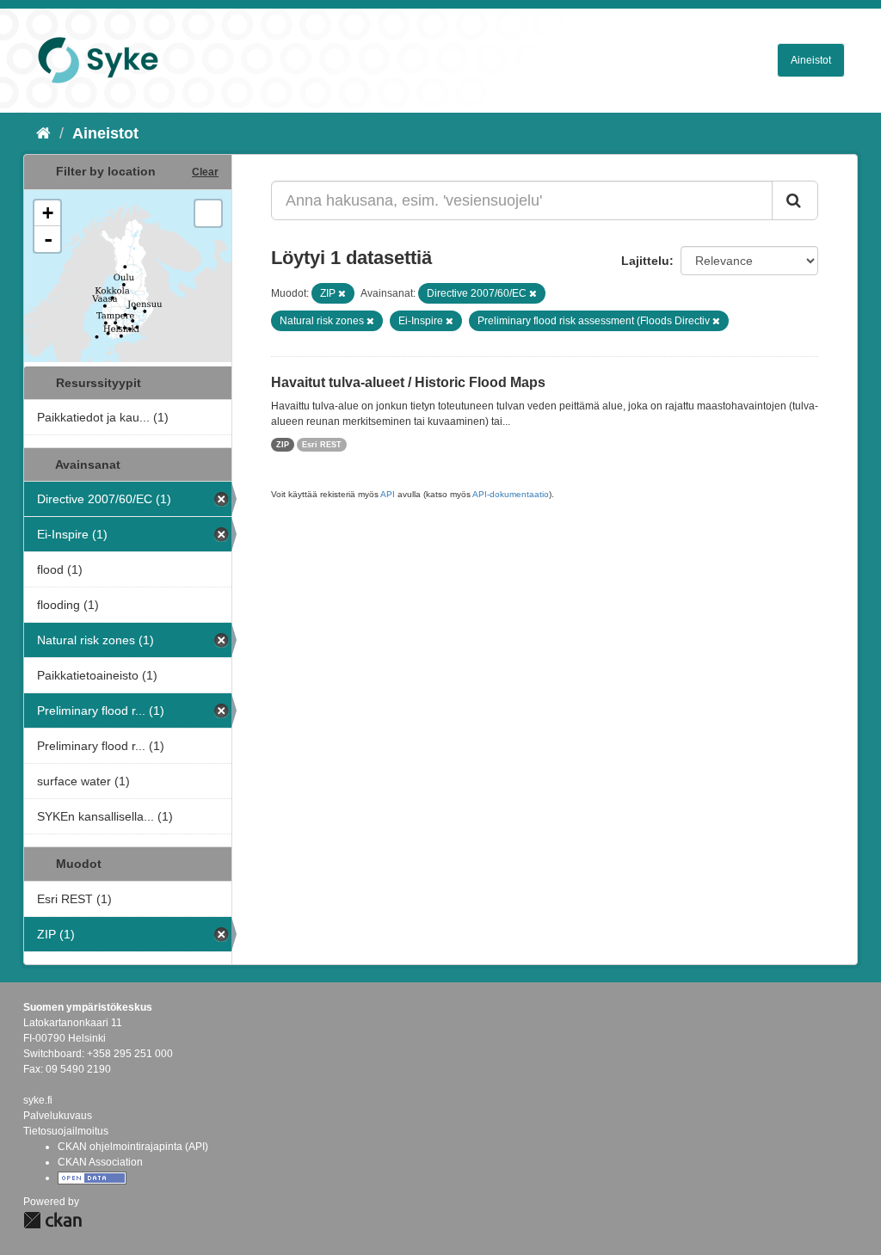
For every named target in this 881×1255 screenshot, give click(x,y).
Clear (205, 172)
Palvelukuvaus (57, 1116)
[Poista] (342, 293)
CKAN (52, 1220)
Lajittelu (645, 261)
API (387, 494)
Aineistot (811, 60)
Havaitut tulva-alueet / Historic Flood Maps (408, 382)
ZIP (282, 444)
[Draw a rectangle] (208, 213)
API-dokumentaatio (510, 494)
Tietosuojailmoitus (65, 1131)
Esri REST (322, 444)
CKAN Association (100, 1162)
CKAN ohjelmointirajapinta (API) (133, 1147)
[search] (795, 200)
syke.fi (37, 1100)
